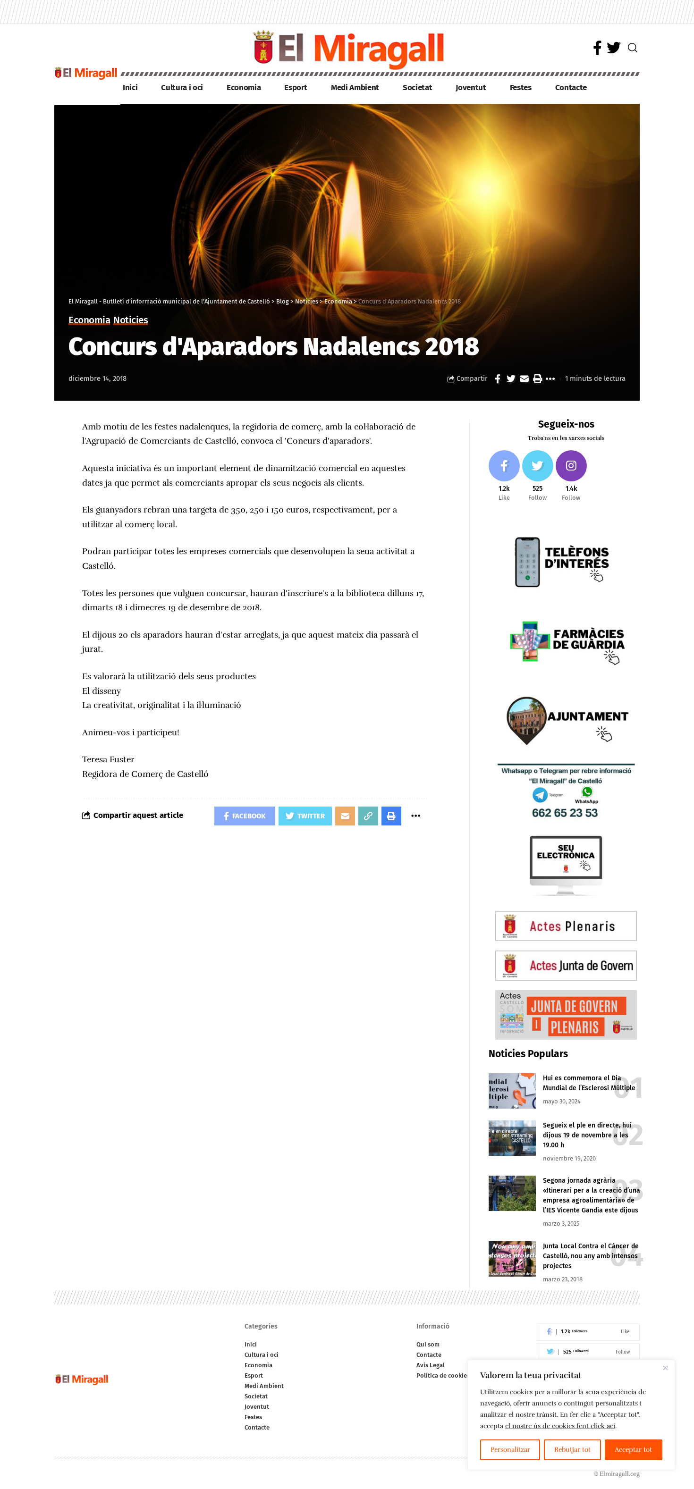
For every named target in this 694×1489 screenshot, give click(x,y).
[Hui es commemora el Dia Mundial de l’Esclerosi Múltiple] (512, 1091)
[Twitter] (613, 48)
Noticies (130, 321)
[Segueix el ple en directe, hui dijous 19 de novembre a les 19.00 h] (512, 1138)
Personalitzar (510, 1450)
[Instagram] (571, 476)
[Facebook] (597, 48)
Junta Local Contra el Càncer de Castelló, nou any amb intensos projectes (591, 1256)
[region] (571, 1415)
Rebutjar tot (572, 1450)
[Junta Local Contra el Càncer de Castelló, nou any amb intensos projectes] (512, 1259)
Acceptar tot (633, 1450)
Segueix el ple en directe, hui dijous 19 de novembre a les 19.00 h (587, 1135)
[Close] (665, 1367)
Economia (89, 321)
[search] (632, 48)
